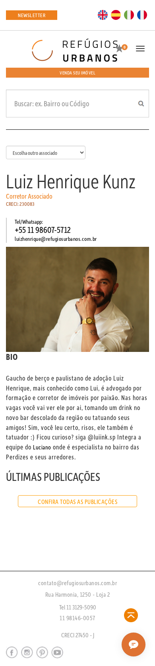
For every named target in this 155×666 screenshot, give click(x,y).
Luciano (42, 447)
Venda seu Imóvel (77, 73)
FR (142, 14)
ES (116, 14)
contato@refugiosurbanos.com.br (77, 583)
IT (129, 14)
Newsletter (31, 15)
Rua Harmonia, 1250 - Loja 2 (77, 594)
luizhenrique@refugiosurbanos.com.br (56, 238)
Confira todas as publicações (77, 502)
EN (103, 14)
